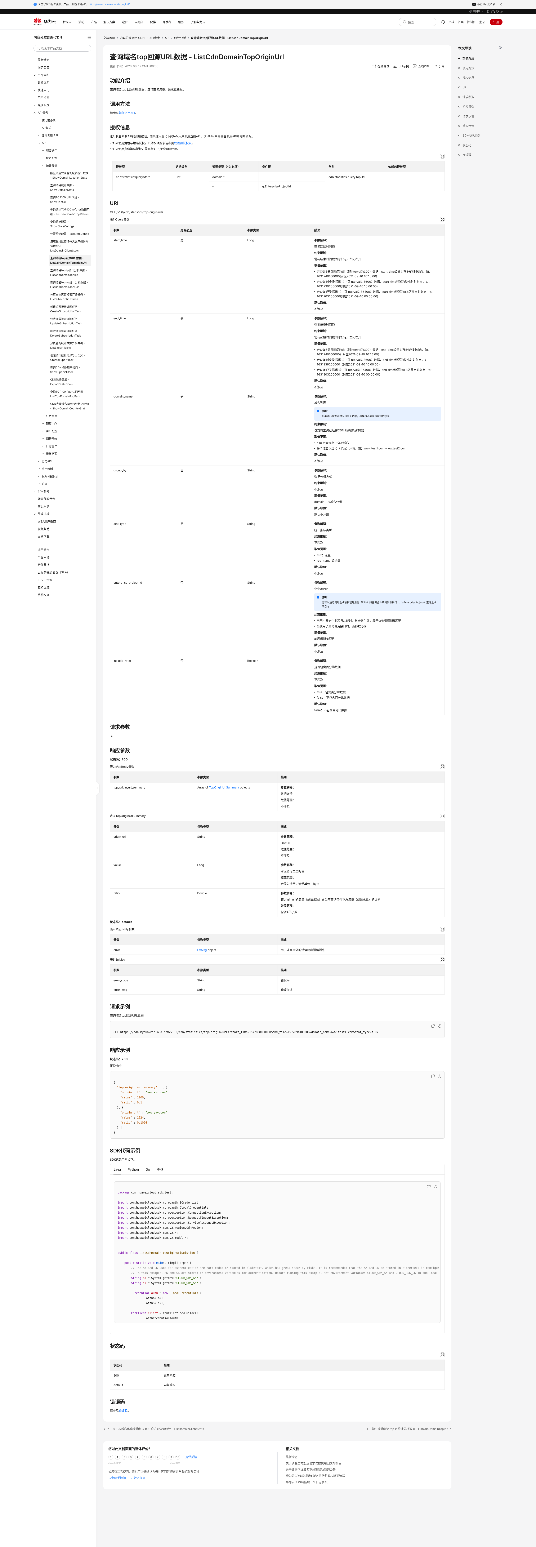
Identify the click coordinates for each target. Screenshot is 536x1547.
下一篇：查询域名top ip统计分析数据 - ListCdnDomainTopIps (407, 1429)
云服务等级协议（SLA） (54, 572)
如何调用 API (50, 135)
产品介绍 (43, 75)
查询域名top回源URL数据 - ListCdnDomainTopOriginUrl (68, 260)
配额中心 (51, 423)
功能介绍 (468, 58)
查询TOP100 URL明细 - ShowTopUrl (64, 200)
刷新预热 (51, 438)
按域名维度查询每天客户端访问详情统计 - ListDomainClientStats (69, 246)
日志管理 (51, 446)
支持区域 (43, 587)
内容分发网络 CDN (132, 38)
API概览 (47, 127)
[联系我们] (443, 22)
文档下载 (43, 536)
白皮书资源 (45, 580)
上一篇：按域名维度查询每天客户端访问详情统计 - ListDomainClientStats (155, 1429)
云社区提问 (138, 1478)
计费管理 (51, 416)
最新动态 (43, 60)
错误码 (467, 154)
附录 (44, 483)
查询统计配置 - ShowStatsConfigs (62, 224)
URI (465, 87)
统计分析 (51, 165)
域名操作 (51, 150)
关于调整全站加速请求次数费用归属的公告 (313, 1463)
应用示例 (47, 468)
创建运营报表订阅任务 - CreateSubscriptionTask (65, 309)
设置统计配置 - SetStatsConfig (69, 233)
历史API (47, 461)
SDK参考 (43, 491)
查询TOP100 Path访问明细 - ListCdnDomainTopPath (67, 394)
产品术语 (43, 557)
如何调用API (127, 113)
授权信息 (468, 77)
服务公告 (43, 67)
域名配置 (51, 158)
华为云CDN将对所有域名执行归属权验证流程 (315, 1475)
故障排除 (43, 514)
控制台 (471, 22)
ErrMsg (202, 950)
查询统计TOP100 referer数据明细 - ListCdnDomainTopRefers (69, 212)
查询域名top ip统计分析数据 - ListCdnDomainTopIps (68, 272)
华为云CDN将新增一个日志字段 (306, 1482)
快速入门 (43, 90)
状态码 (467, 145)
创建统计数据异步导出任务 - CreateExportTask (67, 357)
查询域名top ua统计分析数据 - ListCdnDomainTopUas (69, 285)
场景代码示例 (46, 499)
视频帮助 (43, 529)
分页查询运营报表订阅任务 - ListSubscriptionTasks (67, 297)
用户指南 (43, 97)
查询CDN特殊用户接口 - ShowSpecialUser (65, 370)
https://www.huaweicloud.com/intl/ (109, 4)
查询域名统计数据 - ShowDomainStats (62, 187)
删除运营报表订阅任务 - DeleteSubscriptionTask (65, 333)
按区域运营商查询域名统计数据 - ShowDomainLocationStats (69, 175)
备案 (461, 22)
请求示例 (468, 116)
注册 (496, 22)
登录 (482, 22)
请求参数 (468, 97)
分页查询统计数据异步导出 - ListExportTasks (67, 345)
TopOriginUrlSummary (224, 787)
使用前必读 (48, 120)
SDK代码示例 (471, 135)
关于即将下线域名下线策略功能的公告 (311, 1469)
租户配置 (51, 431)
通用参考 (43, 549)
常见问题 (43, 506)
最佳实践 (43, 105)
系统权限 (43, 595)
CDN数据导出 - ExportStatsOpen (61, 382)
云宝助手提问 (117, 1478)
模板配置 (51, 453)
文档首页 (109, 38)
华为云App (496, 11)
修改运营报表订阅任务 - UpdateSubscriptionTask (66, 321)
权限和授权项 (50, 476)
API (44, 143)
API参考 (43, 112)
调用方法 (468, 68)
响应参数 (468, 106)
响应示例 (468, 126)
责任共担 (43, 564)
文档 (451, 22)
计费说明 (43, 82)
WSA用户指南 (47, 521)
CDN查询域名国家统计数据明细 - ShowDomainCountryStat (69, 406)
